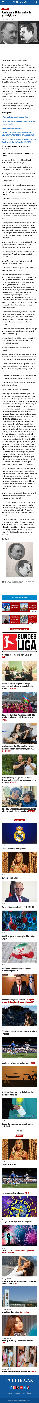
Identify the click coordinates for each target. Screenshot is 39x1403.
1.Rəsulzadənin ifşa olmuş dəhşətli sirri (16, 117)
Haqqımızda (10, 1393)
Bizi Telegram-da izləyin (19, 597)
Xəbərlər (17, 1393)
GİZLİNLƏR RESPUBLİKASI (15, 582)
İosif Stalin (30, 581)
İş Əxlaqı (29, 1393)
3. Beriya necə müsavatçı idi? (12, 128)
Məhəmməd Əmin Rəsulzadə (16, 581)
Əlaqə (23, 1393)
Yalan (4, 582)
